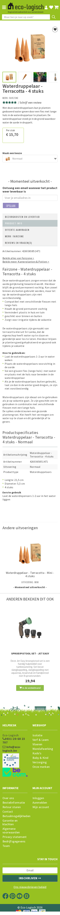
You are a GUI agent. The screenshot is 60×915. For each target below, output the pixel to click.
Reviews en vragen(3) (18, 242)
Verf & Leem (40, 740)
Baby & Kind (40, 758)
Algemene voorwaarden (11, 830)
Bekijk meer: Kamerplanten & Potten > (25, 261)
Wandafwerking (42, 749)
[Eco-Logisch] (26, 5)
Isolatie (37, 735)
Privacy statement (14, 837)
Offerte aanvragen (17, 229)
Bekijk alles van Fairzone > (18, 258)
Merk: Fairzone (14, 236)
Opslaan (10, 206)
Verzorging (39, 762)
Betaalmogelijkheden (15, 816)
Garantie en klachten (10, 822)
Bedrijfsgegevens (13, 841)
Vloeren (37, 744)
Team (6, 846)
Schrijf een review (31, 102)
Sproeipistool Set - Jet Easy (30, 653)
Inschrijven (28, 878)
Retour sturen (11, 807)
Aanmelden (39, 802)
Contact (7, 811)
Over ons (8, 798)
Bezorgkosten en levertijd (22, 216)
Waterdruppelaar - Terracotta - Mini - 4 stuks (30, 574)
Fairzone (13, 98)
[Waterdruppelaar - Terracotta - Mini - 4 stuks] (30, 551)
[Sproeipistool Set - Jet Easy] (30, 628)
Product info (13, 223)
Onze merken (41, 767)
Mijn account (40, 807)
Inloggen (38, 798)
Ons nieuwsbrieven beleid (30, 887)
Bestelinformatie (13, 802)
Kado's (36, 753)
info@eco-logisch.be (11, 748)
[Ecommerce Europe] (15, 753)
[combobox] (30, 158)
